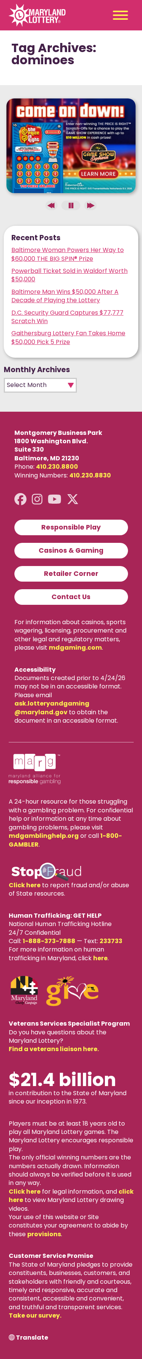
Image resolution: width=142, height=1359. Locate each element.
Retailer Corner (71, 573)
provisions (44, 1234)
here (100, 958)
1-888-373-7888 (49, 941)
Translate (32, 1338)
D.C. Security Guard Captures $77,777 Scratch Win (67, 316)
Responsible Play (71, 527)
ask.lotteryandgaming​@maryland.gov (51, 707)
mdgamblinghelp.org (44, 835)
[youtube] (54, 499)
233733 (111, 941)
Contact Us (71, 596)
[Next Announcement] (90, 205)
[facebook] (20, 499)
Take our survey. (35, 1315)
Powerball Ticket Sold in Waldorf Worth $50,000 (69, 275)
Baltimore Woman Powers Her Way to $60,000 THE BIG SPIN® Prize (67, 254)
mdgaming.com (75, 647)
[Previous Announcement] (51, 205)
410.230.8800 (57, 466)
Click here (25, 885)
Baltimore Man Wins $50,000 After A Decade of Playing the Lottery (65, 295)
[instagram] (37, 499)
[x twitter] (73, 499)
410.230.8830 (90, 475)
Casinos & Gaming (71, 550)
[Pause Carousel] (70, 205)
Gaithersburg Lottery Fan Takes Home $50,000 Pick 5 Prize (68, 337)
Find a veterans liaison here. (54, 1049)
